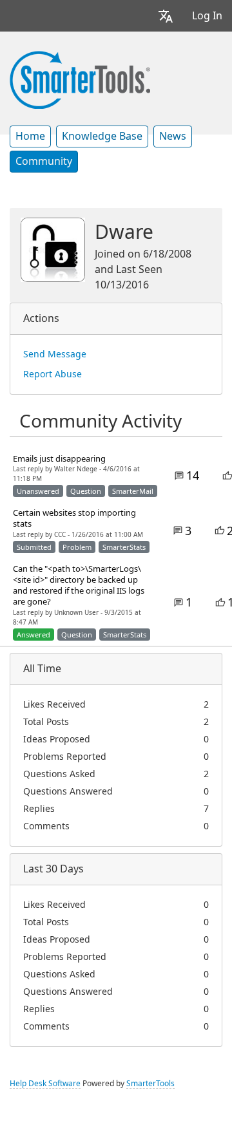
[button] (165, 16)
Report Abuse (52, 374)
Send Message (54, 354)
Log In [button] (207, 16)
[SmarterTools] (80, 78)
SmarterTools (150, 1083)
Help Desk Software (45, 1083)
